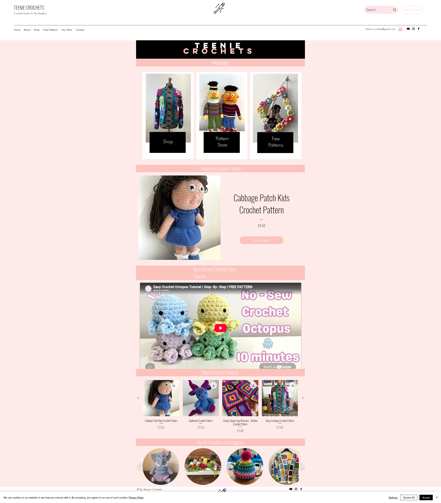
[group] (220, 406)
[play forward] (302, 466)
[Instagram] (413, 28)
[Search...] (394, 10)
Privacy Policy (136, 497)
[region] (168, 115)
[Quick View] (161, 398)
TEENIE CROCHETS (29, 7)
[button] (36, 29)
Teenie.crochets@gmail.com (380, 29)
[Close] (437, 497)
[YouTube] (408, 28)
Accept (426, 497)
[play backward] (139, 466)
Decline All (408, 497)
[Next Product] (303, 398)
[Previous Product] (138, 398)
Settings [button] (393, 497)
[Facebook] (418, 28)
